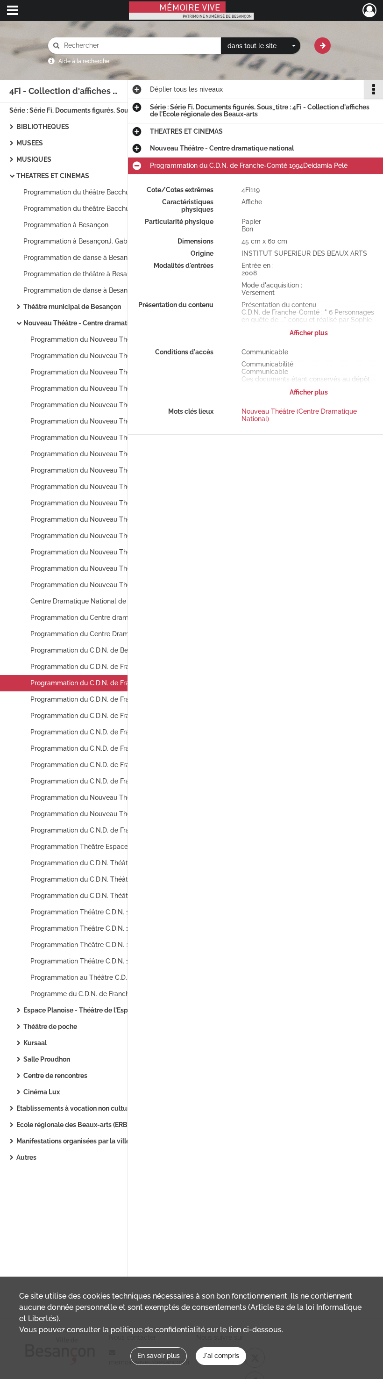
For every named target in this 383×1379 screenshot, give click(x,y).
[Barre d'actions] (373, 89)
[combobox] (260, 45)
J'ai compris (221, 1355)
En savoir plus (158, 1355)
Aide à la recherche (83, 61)
